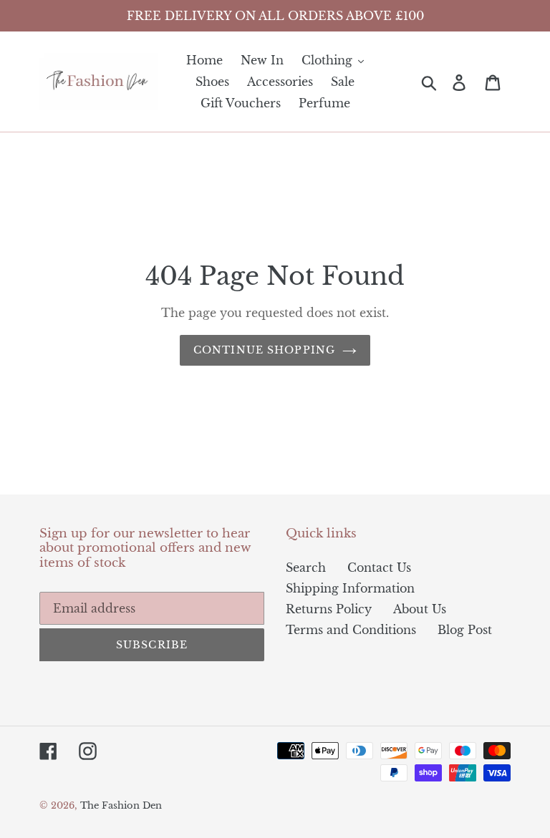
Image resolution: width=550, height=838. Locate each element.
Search (306, 567)
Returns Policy (329, 609)
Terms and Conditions (351, 630)
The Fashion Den (121, 805)
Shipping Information (350, 588)
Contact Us (379, 567)
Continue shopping (264, 350)
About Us (419, 609)
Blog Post (465, 630)
